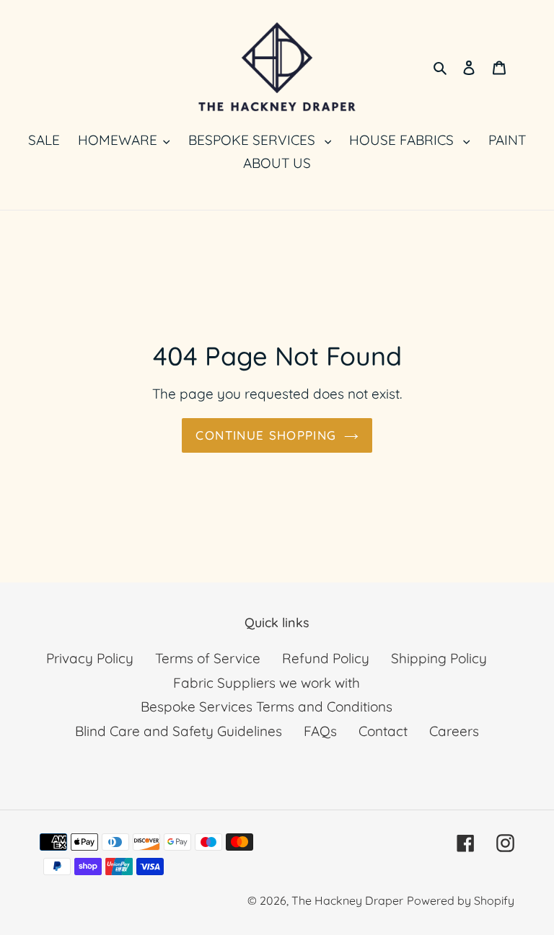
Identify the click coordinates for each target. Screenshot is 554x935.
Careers (454, 731)
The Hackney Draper (347, 900)
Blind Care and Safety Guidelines (178, 731)
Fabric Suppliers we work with (266, 682)
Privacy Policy (89, 658)
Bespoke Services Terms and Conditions (266, 706)
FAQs (320, 731)
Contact (383, 731)
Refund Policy (325, 658)
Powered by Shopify (460, 900)
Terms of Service (207, 658)
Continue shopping (265, 435)
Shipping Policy (439, 658)
